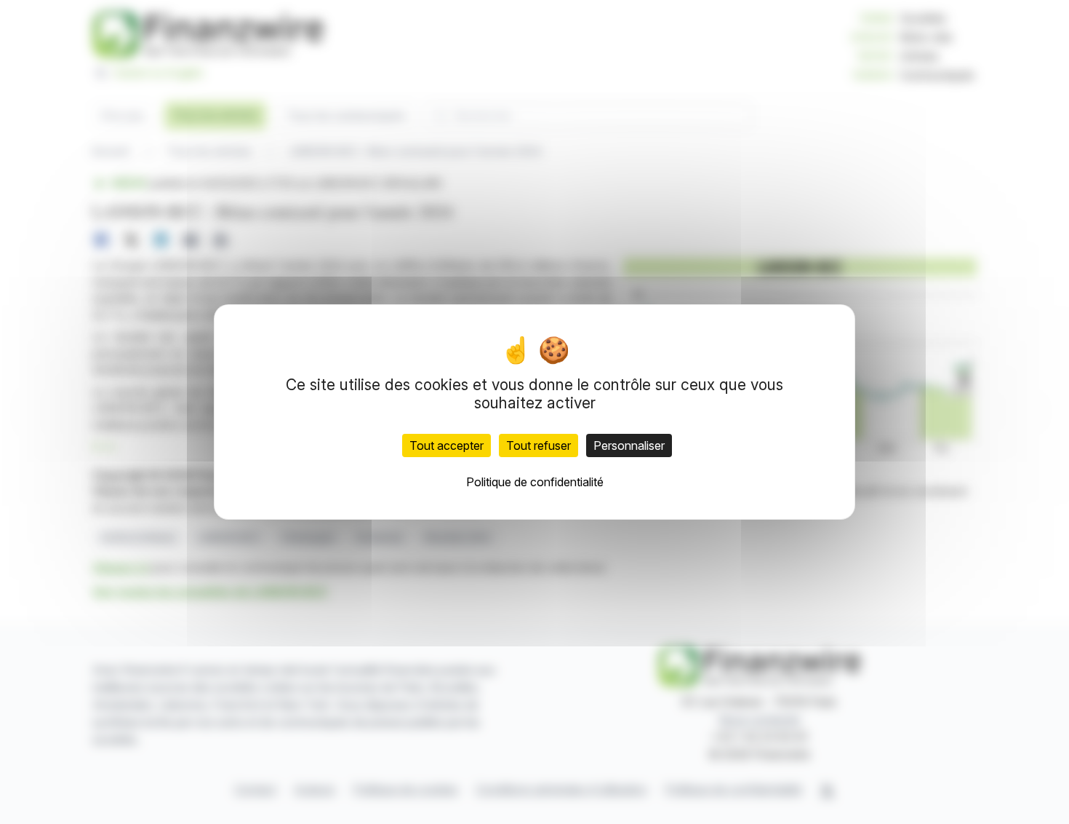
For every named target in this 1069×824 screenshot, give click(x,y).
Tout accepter (446, 445)
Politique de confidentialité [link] (535, 482)
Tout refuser (538, 445)
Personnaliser (629, 445)
